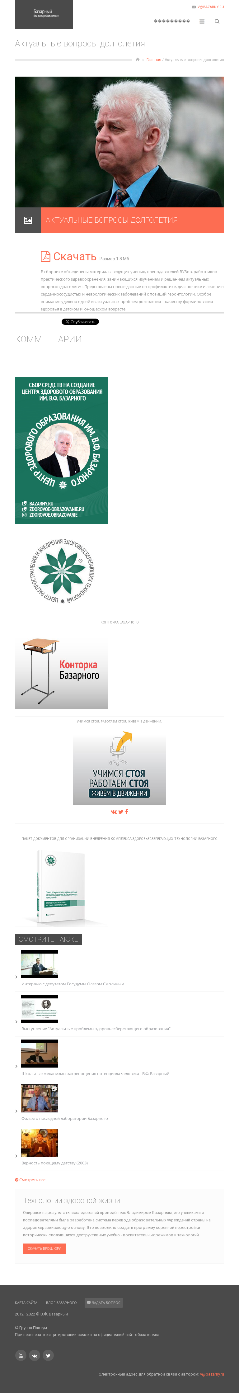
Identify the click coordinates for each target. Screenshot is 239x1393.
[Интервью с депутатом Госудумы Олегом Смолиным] (39, 976)
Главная (154, 60)
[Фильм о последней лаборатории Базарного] (39, 1111)
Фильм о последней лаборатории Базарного (64, 1118)
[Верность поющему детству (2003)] (39, 1155)
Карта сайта (26, 1302)
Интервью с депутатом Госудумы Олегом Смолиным (72, 984)
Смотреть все (31, 1179)
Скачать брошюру (44, 1248)
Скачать (75, 256)
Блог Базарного (61, 1302)
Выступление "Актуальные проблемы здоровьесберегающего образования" (96, 1028)
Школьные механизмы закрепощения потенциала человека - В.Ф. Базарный (95, 1073)
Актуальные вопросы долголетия (112, 220)
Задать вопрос (106, 1302)
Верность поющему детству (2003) (54, 1163)
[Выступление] (39, 1021)
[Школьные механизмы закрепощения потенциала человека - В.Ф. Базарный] (39, 1066)
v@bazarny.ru (212, 1374)
